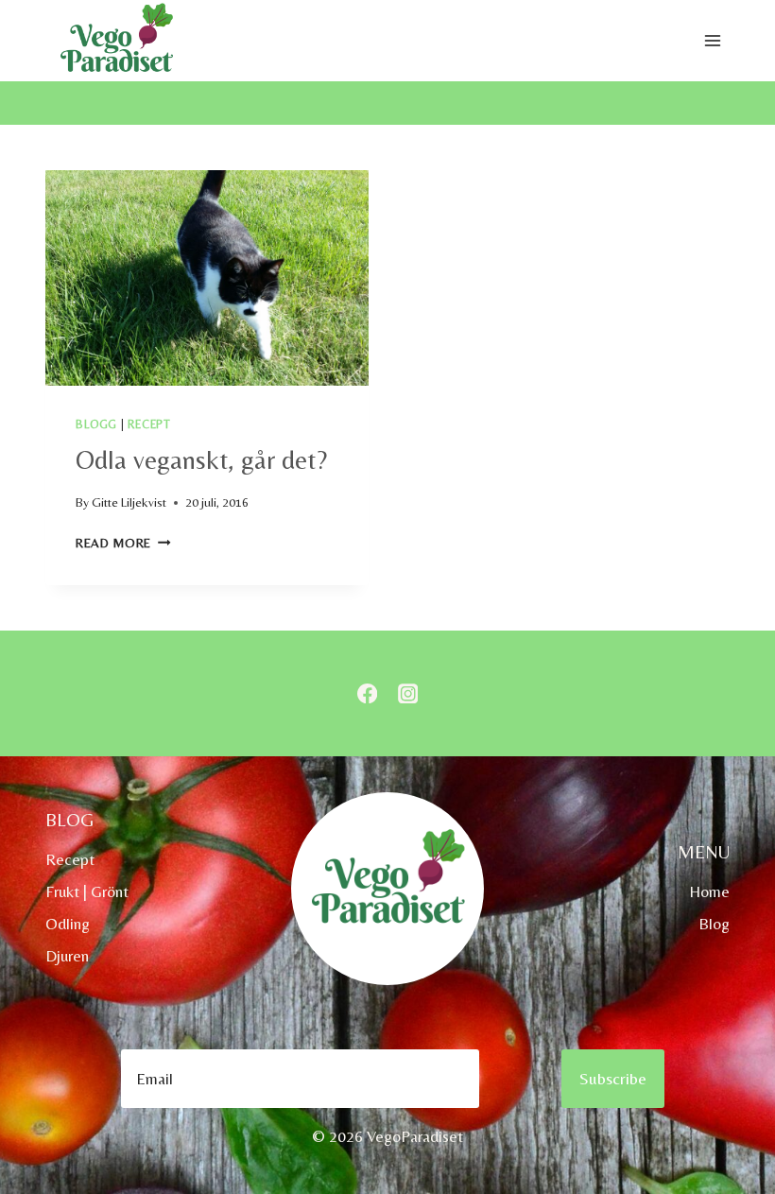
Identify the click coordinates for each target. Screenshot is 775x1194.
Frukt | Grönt (87, 891)
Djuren (67, 955)
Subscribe (612, 1078)
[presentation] (207, 278)
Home (709, 891)
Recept (149, 424)
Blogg (96, 424)
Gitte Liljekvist (129, 502)
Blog (714, 923)
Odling (67, 923)
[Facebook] (367, 693)
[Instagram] (408, 693)
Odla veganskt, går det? (201, 459)
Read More (123, 542)
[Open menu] (712, 41)
